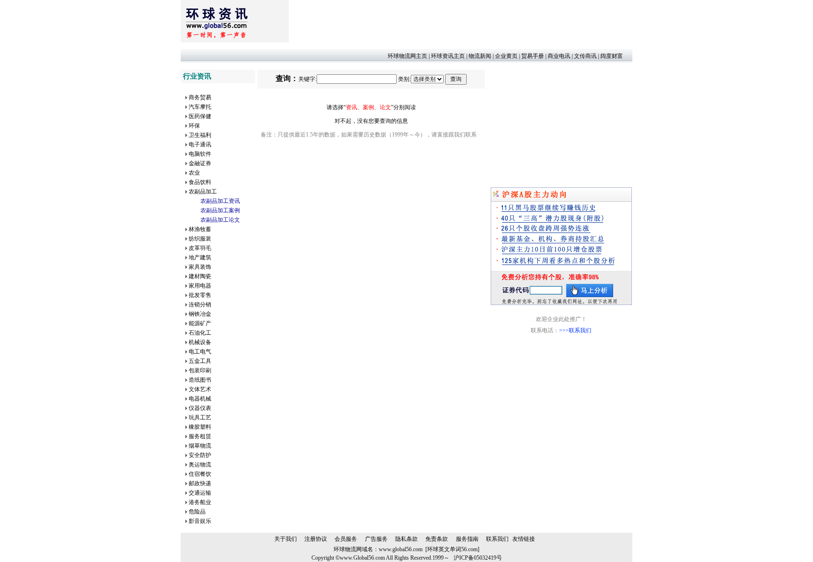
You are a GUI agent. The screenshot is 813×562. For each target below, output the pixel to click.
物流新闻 (480, 56)
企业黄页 (506, 56)
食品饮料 (200, 182)
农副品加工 (203, 191)
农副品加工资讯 (220, 201)
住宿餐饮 (200, 474)
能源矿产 (200, 323)
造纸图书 (200, 380)
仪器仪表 (200, 408)
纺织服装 (200, 238)
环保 (194, 125)
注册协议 (315, 539)
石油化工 (200, 332)
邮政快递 (200, 483)
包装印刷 (200, 370)
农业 (194, 172)
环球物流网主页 (407, 56)
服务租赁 (200, 436)
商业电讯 (559, 56)
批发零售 (200, 295)
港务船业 (200, 502)
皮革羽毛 (200, 248)
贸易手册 (532, 56)
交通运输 (200, 493)
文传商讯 (585, 56)
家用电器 (200, 285)
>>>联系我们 (575, 330)
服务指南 (467, 539)
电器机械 (200, 398)
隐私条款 (406, 539)
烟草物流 (200, 445)
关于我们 (285, 539)
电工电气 (200, 351)
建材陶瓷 (200, 276)
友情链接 (523, 539)
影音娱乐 (200, 521)
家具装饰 (200, 267)
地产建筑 (200, 257)
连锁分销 (200, 304)
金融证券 (200, 163)
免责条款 (436, 539)
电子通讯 (200, 144)
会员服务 (346, 539)
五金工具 (200, 361)
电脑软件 (200, 154)
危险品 (197, 511)
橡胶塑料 (200, 427)
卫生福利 (200, 135)
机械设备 (200, 342)
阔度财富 (611, 56)
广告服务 (376, 539)
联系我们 (497, 539)
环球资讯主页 (448, 56)
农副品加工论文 (220, 220)
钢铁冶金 (200, 314)
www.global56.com (400, 549)
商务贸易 (200, 97)
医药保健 (200, 116)
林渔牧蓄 (200, 229)
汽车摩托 (200, 107)
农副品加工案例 (220, 210)
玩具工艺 (200, 417)
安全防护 (200, 455)
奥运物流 (200, 464)
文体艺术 (200, 389)
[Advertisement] (460, 21)
